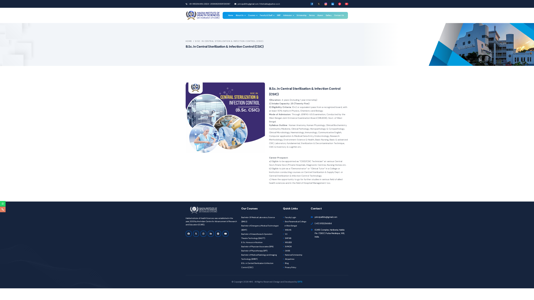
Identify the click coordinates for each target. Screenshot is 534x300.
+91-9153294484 (196, 4)
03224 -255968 (210, 4)
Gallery (329, 15)
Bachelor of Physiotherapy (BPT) (254, 251)
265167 (227, 4)
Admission (287, 15)
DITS (300, 281)
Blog (287, 263)
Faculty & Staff (266, 15)
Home (230, 15)
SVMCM (288, 246)
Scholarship (301, 15)
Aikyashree (289, 259)
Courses (251, 15)
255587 (221, 4)
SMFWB (288, 238)
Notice (312, 15)
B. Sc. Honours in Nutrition (252, 242)
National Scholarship (293, 255)
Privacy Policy (290, 267)
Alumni (320, 15)
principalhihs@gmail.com (248, 4)
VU (286, 234)
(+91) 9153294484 (323, 223)
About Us (239, 15)
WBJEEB (288, 242)
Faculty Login (290, 217)
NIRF (279, 15)
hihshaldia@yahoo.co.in (270, 4)
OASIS (287, 251)
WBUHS (288, 230)
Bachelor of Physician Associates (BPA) (257, 246)
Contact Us (339, 15)
